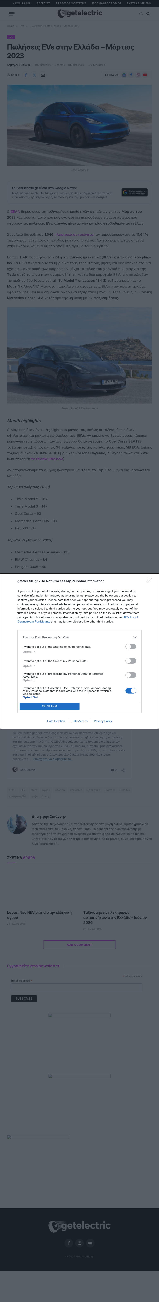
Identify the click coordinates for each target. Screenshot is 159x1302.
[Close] (151, 581)
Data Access (79, 721)
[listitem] (79, 637)
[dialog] (79, 651)
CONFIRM (49, 706)
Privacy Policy (103, 721)
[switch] (130, 646)
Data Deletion (56, 721)
